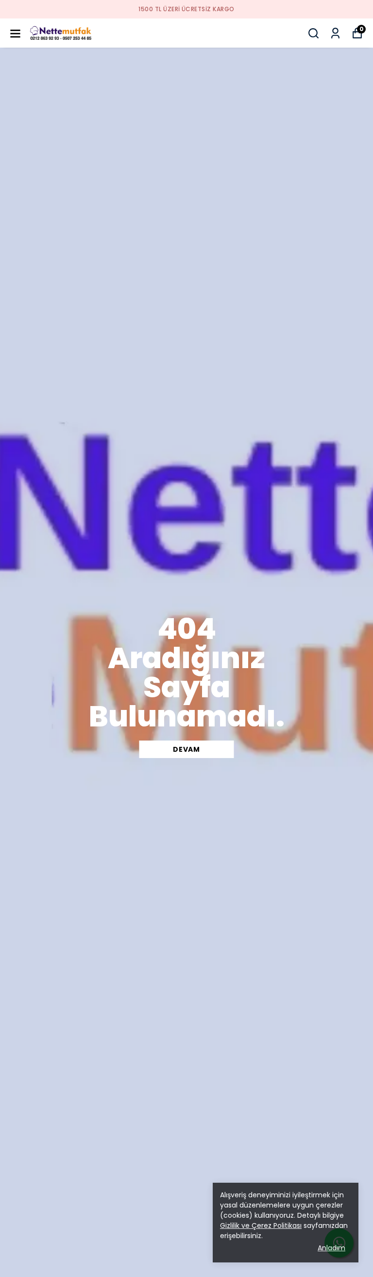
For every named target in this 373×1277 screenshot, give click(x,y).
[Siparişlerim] (335, 33)
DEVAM (186, 749)
